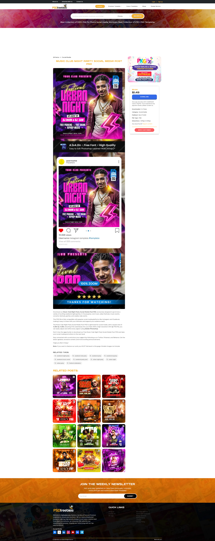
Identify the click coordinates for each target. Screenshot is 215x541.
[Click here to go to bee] (78, 532)
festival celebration (75, 363)
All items (56, 57)
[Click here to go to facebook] (55, 532)
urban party (60, 363)
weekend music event (63, 359)
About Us (55, 1)
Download (144, 97)
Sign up (160, 2)
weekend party (96, 355)
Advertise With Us (67, 1)
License (138, 520)
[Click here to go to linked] (64, 532)
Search (138, 16)
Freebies (100, 6)
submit (130, 496)
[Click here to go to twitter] (60, 532)
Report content (147, 124)
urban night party (97, 359)
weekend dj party (111, 355)
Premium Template (114, 6)
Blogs (144, 6)
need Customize (144, 130)
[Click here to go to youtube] (73, 532)
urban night (112, 359)
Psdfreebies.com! (66, 515)
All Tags (111, 516)
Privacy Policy (140, 522)
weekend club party (80, 355)
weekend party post (81, 359)
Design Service (155, 6)
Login (153, 2)
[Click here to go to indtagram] (69, 532)
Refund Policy (140, 518)
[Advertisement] (107, 44)
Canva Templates (132, 6)
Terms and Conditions (143, 513)
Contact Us (79, 1)
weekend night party (62, 355)
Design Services (141, 516)
